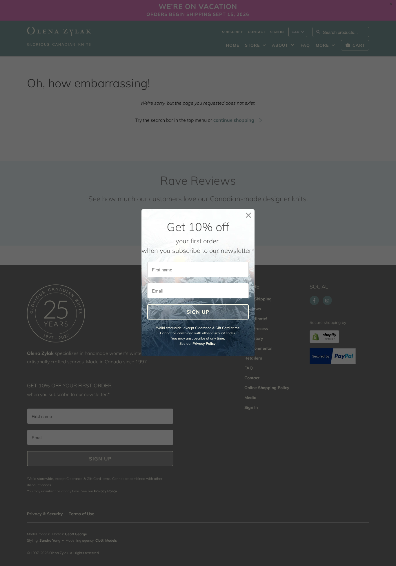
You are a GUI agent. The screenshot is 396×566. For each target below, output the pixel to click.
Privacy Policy (204, 343)
